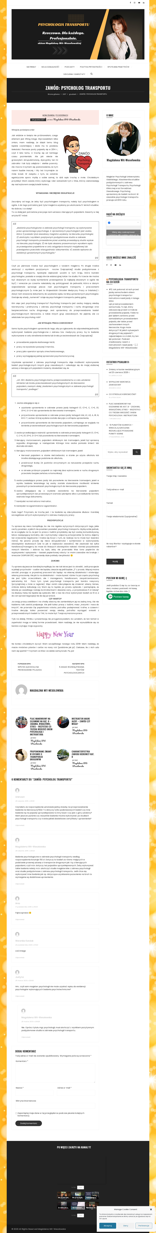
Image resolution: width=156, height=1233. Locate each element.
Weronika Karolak (24, 941)
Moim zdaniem (48, 115)
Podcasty (70, 67)
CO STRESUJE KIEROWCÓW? (122, 394)
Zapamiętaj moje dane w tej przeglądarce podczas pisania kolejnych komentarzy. (51, 1114)
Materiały (31, 67)
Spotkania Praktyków (118, 67)
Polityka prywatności (91, 67)
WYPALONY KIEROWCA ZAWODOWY (120, 383)
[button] (151, 1209)
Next (80, 1187)
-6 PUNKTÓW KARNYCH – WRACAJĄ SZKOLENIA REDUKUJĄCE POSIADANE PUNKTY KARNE (121, 429)
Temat (109, 503)
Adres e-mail (64, 1087)
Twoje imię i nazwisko (116, 476)
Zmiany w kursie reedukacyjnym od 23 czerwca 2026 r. (124, 371)
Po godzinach (62, 115)
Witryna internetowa (26, 1100)
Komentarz (22, 1061)
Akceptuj (108, 1225)
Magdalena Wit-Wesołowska (38, 742)
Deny (125, 1225)
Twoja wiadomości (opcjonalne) (121, 516)
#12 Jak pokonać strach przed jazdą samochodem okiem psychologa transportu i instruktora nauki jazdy (124, 294)
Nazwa (20, 1087)
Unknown (20, 797)
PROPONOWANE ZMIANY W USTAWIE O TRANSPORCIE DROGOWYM (40, 755)
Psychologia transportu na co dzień (122, 280)
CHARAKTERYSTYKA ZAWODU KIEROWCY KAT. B (83, 754)
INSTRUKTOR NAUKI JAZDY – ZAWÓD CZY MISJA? (81, 721)
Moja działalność (50, 67)
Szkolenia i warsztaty (74, 74)
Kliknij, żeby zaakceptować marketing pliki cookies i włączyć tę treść (123, 233)
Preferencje (143, 1225)
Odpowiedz (19, 825)
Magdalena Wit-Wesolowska (66, 119)
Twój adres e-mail (115, 489)
